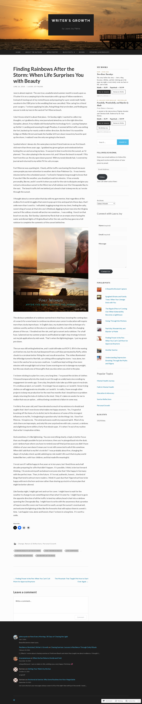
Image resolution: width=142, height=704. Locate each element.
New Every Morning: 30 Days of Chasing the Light (49, 636)
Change (21, 544)
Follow (102, 177)
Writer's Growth (71, 20)
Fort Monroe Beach (53, 551)
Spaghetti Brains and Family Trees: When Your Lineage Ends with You (115, 299)
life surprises (72, 551)
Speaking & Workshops (99, 52)
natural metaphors (23, 555)
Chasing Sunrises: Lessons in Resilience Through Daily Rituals (74, 647)
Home (18, 52)
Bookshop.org (103, 128)
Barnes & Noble (118, 92)
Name (104, 225)
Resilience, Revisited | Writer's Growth (33, 647)
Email (104, 234)
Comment (80, 617)
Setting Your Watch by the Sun (39, 669)
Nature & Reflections (33, 544)
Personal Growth (49, 544)
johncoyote (23, 636)
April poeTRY (52, 52)
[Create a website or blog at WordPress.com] (14, 700)
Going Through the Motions (116, 321)
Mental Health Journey (105, 381)
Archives (100, 200)
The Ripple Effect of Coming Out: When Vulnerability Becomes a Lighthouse (116, 312)
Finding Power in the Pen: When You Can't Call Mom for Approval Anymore (116, 341)
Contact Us (105, 271)
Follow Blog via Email (107, 153)
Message (102, 244)
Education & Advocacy (105, 393)
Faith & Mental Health (105, 387)
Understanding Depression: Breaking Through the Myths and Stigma (116, 360)
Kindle (99, 87)
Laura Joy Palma (35, 86)
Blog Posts (68, 52)
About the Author (33, 52)
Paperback (113, 87)
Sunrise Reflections (104, 399)
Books (82, 52)
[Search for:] (113, 142)
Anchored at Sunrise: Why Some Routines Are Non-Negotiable (51, 679)
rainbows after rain (46, 555)
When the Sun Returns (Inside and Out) (47, 658)
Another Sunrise (111, 350)
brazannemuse (24, 658)
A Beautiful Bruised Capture (116, 289)
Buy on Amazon (104, 92)
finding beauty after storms (27, 551)
